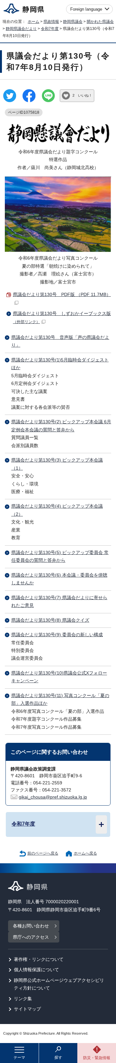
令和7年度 (50, 28)
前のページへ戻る (42, 853)
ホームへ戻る (85, 853)
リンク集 (23, 998)
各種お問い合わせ (31, 926)
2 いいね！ (82, 95)
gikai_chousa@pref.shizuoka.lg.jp (53, 797)
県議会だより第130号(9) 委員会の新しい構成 (57, 634)
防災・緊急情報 (96, 1058)
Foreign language (86, 9)
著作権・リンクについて (38, 959)
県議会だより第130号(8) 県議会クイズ (50, 620)
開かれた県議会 (100, 21)
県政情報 (51, 21)
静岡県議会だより (21, 28)
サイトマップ (27, 1009)
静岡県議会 (72, 21)
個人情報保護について (36, 969)
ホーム (33, 21)
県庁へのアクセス (31, 937)
